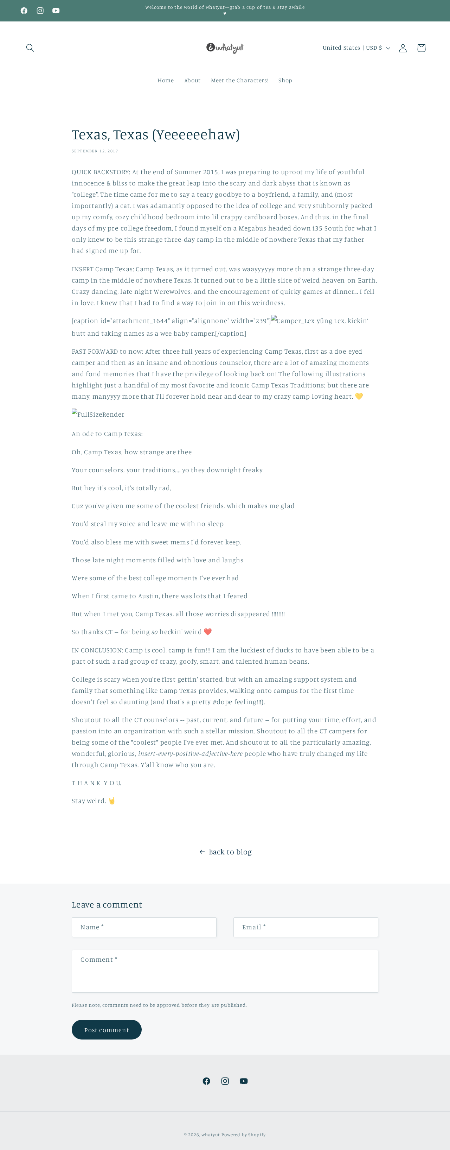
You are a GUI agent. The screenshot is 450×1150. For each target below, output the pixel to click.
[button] (30, 48)
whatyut (210, 1134)
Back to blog (230, 851)
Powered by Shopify (243, 1134)
